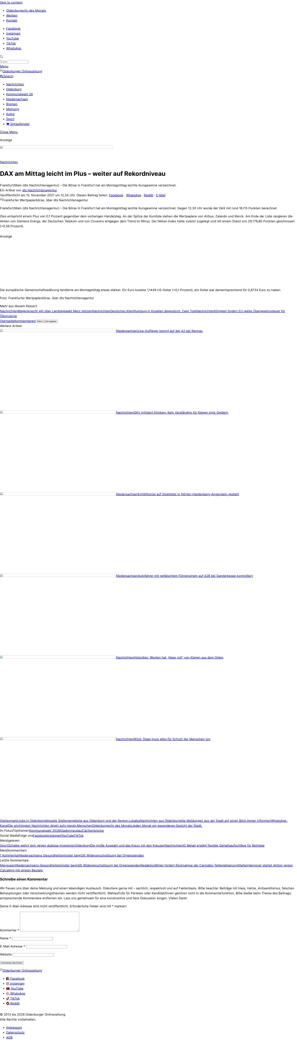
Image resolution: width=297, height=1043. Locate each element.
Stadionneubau (71, 830)
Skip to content (11, 2)
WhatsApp (13, 48)
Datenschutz (15, 1032)
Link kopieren (50, 321)
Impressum (14, 1027)
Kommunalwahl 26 (19, 94)
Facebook (13, 28)
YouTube (12, 38)
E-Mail (160, 195)
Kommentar (9, 930)
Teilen (39, 321)
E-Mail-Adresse (12, 946)
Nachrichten (15, 84)
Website (6, 954)
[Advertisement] (148, 262)
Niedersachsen (17, 99)
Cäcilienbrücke (93, 830)
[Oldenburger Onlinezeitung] (21, 970)
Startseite (7, 321)
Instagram (13, 33)
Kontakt (11, 20)
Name (5, 938)
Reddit (148, 195)
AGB (9, 1037)
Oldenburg (14, 89)
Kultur (10, 114)
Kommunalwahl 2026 (44, 830)
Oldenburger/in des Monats (26, 10)
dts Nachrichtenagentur (39, 190)
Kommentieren (24, 321)
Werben (11, 15)
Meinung (12, 109)
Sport (10, 119)
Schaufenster (19, 124)
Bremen (11, 104)
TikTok (11, 43)
